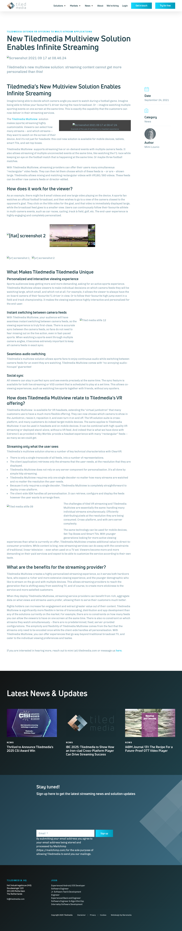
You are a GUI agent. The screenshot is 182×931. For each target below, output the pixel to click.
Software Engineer (60, 889)
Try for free (165, 5)
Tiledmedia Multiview (25, 119)
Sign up (104, 833)
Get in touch (141, 5)
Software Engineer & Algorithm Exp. (67, 901)
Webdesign (115, 915)
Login (125, 5)
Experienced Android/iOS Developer (68, 885)
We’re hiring (113, 5)
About (100, 5)
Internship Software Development (66, 904)
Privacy (93, 915)
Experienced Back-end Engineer (66, 898)
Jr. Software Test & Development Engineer (66, 893)
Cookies (103, 915)
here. (119, 650)
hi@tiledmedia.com (15, 899)
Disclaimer (81, 915)
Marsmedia (127, 915)
